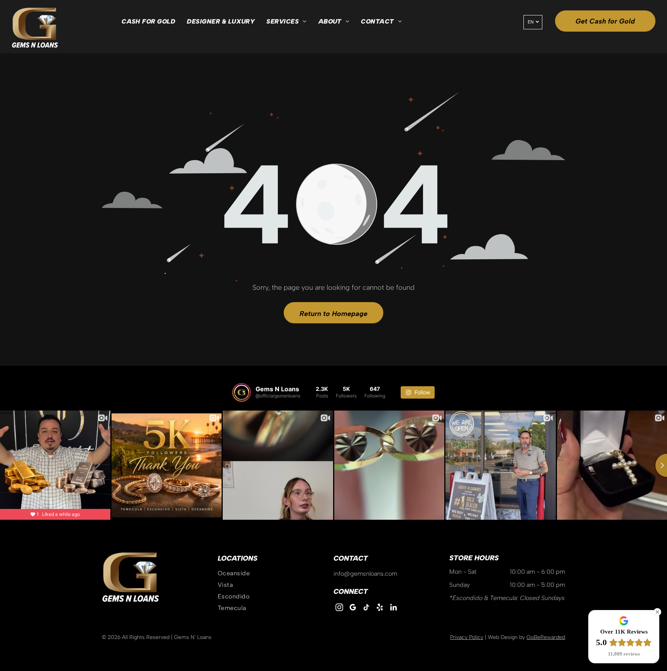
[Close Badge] (657, 612)
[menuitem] (148, 21)
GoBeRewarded (545, 637)
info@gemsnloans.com (365, 573)
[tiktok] (366, 608)
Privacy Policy (466, 637)
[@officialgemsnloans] (241, 392)
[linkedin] (393, 608)
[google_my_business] (353, 608)
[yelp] (380, 608)
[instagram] (339, 608)
